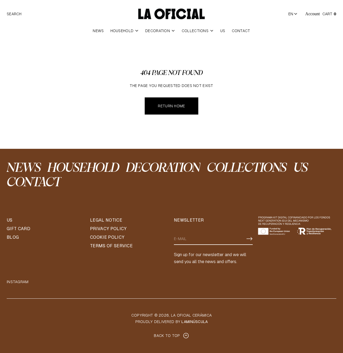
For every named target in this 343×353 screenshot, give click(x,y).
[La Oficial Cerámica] (171, 14)
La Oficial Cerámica (191, 315)
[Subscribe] (249, 239)
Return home (171, 106)
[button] (14, 14)
